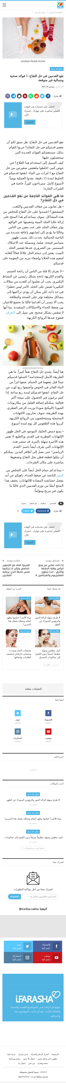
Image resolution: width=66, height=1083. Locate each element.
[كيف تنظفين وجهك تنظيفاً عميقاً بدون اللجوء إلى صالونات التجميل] (47, 638)
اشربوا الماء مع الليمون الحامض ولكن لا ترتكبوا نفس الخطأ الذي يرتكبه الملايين (16, 570)
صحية (24, 503)
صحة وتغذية (43, 1063)
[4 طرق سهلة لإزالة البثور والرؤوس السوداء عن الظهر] (47, 606)
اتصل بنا (21, 1063)
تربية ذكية (11, 1054)
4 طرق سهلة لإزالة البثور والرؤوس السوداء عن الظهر (33, 799)
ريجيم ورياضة (14, 1059)
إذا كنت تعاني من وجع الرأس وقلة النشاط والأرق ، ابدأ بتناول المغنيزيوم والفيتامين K (50, 570)
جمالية (43, 503)
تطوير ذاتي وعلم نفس (47, 1059)
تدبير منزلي (23, 1054)
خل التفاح (33, 503)
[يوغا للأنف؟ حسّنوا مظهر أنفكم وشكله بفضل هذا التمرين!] (18, 606)
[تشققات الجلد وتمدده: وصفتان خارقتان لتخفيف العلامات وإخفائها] (18, 638)
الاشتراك (29, 122)
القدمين (53, 503)
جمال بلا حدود (56, 69)
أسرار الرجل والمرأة (40, 1054)
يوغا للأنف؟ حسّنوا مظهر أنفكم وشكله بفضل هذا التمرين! (33, 818)
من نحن (31, 1063)
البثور (60, 475)
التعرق (11, 312)
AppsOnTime (23, 1076)
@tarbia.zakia (29, 909)
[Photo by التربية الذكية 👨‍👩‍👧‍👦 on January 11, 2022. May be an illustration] (55, 926)
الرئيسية (55, 1054)
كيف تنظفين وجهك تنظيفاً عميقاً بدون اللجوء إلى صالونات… (33, 837)
